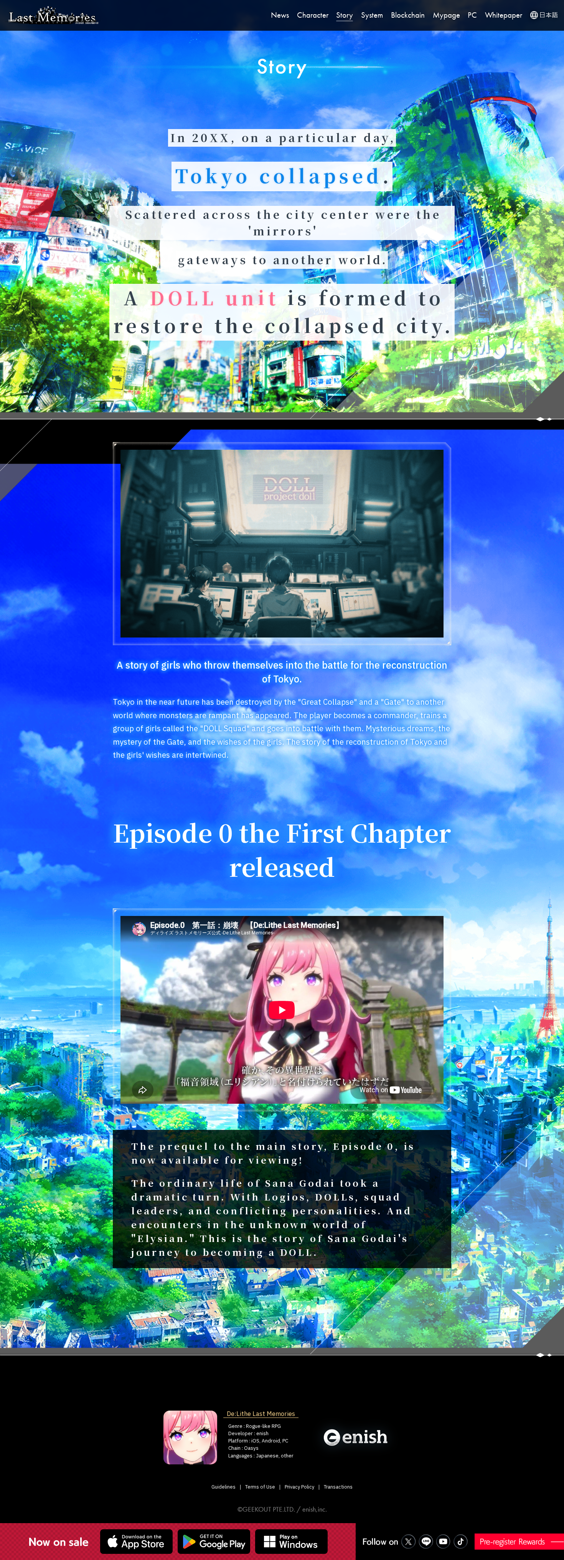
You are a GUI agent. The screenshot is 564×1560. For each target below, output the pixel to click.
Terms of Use (260, 1487)
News (280, 15)
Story (344, 15)
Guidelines (223, 1487)
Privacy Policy (299, 1487)
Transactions (338, 1487)
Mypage (446, 15)
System (372, 15)
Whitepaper (503, 15)
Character (312, 15)
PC (472, 15)
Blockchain (408, 15)
